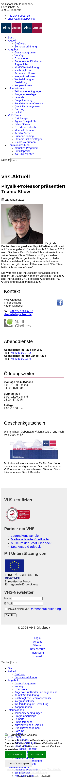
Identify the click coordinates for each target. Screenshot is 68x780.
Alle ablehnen (37, 754)
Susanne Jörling (24, 136)
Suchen (5, 159)
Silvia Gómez (22, 124)
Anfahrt (37, 641)
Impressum (37, 652)
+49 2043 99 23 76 (20, 358)
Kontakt (37, 656)
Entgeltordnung (24, 100)
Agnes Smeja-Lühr (25, 121)
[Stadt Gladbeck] (18, 326)
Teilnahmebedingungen (28, 91)
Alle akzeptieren (15, 754)
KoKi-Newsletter (24, 154)
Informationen (16, 88)
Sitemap (37, 645)
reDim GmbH (45, 776)
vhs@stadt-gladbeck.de (21, 18)
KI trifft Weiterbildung (27, 67)
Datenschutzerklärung (45, 609)
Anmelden (10, 615)
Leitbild (19, 112)
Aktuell (12, 40)
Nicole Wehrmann (25, 142)
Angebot (13, 49)
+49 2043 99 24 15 (19, 15)
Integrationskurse (25, 76)
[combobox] (25, 160)
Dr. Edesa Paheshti (26, 127)
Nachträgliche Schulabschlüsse (25, 72)
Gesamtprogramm (25, 52)
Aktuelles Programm (26, 148)
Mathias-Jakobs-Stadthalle (30, 539)
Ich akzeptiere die (34, 609)
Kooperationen (23, 85)
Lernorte (19, 97)
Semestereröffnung (26, 46)
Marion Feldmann (25, 130)
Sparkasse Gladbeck (26, 546)
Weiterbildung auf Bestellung (25, 81)
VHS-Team (14, 115)
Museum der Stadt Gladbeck (31, 543)
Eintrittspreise (23, 151)
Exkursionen (22, 58)
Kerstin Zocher (23, 133)
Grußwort (20, 43)
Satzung (19, 109)
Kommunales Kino (19, 145)
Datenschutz (37, 649)
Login (37, 638)
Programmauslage (25, 94)
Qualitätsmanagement (27, 106)
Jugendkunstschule (25, 535)
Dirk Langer (21, 118)
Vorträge (19, 55)
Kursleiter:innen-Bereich (29, 103)
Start (10, 37)
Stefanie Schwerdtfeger (28, 139)
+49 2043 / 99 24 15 (21, 311)
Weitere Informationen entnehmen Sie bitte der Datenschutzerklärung (34, 771)
